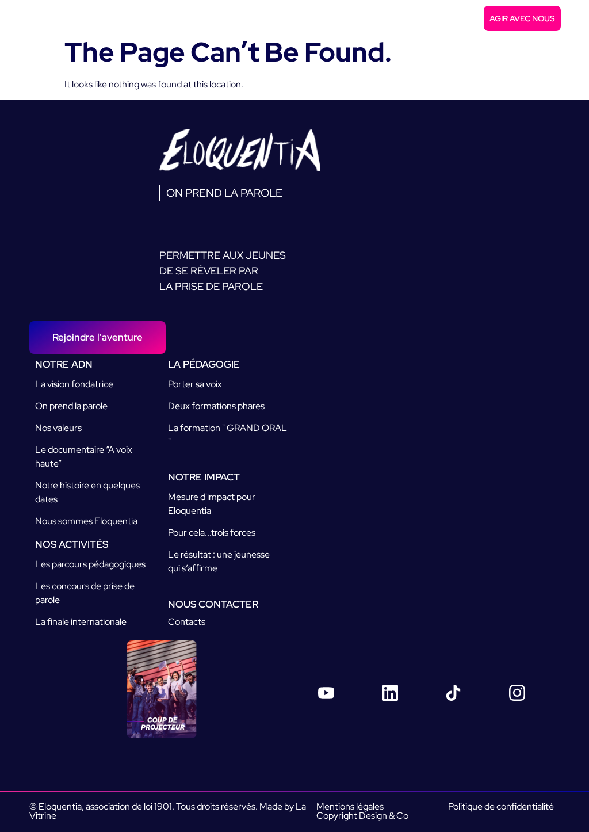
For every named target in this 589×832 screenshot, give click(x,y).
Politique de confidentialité (501, 806)
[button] (573, 18)
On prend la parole (71, 406)
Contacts (186, 622)
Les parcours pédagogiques (90, 564)
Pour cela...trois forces (211, 532)
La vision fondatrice (74, 384)
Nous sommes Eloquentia (86, 521)
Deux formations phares (216, 406)
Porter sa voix (195, 384)
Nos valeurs (58, 428)
